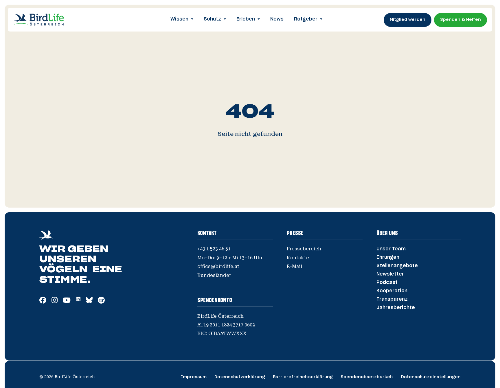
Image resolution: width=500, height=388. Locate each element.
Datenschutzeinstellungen (431, 377)
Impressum (194, 377)
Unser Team (391, 249)
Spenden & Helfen (460, 20)
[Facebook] (42, 302)
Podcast (387, 282)
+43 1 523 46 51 (214, 249)
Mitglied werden (407, 20)
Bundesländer (214, 275)
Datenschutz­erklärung (239, 377)
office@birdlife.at (218, 266)
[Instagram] (55, 302)
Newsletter (390, 274)
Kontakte (298, 257)
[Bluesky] (89, 302)
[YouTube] (67, 302)
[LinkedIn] (78, 299)
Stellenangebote (397, 265)
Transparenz (392, 299)
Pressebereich (304, 249)
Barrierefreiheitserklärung (303, 377)
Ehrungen (387, 257)
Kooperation (391, 291)
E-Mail (294, 266)
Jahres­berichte (395, 307)
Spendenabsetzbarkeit (367, 377)
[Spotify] (101, 302)
